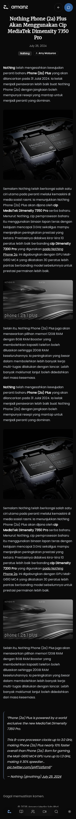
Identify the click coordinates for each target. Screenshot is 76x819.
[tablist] (33, 811)
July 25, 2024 (51, 776)
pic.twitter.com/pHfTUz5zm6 (28, 767)
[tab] (9, 811)
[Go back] (58, 7)
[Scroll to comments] (68, 7)
